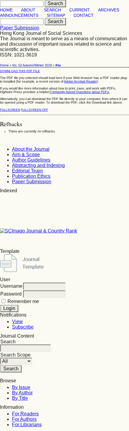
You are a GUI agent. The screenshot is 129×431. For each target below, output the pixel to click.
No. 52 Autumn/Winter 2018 (32, 65)
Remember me (23, 301)
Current (79, 10)
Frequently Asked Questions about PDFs (79, 92)
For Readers (25, 413)
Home (6, 10)
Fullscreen (10, 109)
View (17, 321)
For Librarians (27, 424)
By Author (22, 392)
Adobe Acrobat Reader (80, 81)
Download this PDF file (20, 71)
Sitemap (56, 15)
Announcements (19, 15)
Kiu (58, 65)
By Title (20, 398)
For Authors (24, 419)
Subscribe (23, 326)
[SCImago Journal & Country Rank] (38, 230)
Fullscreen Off (34, 109)
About (28, 10)
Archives (108, 10)
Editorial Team (27, 170)
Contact (84, 15)
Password (11, 293)
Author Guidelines (31, 159)
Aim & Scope (26, 154)
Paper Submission (19, 27)
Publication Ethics (31, 176)
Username (11, 286)
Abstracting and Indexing (38, 165)
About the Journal (31, 149)
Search (52, 10)
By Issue (21, 387)
